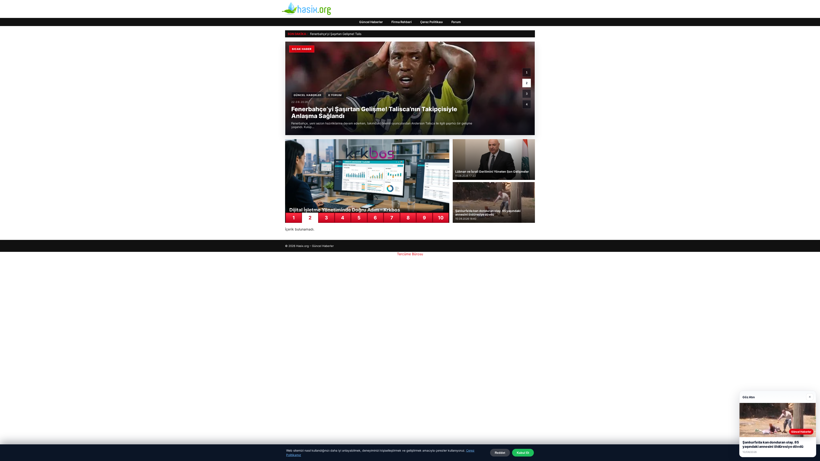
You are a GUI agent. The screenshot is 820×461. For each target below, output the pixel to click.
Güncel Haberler (371, 22)
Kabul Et (523, 452)
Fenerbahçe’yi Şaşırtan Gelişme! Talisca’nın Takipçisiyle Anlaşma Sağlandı (361, 34)
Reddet (500, 452)
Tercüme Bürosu (410, 254)
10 (441, 217)
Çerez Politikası (431, 22)
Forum (456, 22)
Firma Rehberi (401, 22)
